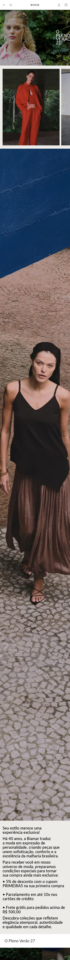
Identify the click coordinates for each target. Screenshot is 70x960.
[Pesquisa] (10, 5)
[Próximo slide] (63, 107)
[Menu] (3, 5)
